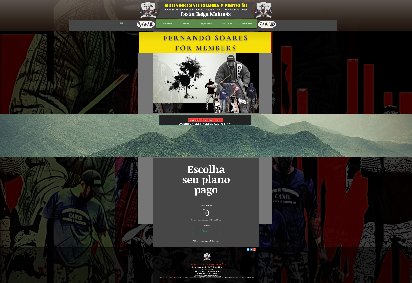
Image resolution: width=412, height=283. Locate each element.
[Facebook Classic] (251, 249)
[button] (256, 110)
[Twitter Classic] (248, 249)
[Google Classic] (254, 249)
